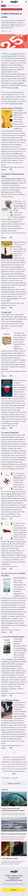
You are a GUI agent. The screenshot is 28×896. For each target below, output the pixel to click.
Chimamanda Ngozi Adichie (13, 178)
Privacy (21, 875)
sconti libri (14, 778)
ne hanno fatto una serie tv (14, 494)
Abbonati (14, 890)
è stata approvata (14, 54)
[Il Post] (14, 1)
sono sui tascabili (13, 87)
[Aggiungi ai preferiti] (10, 31)
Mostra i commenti (14, 783)
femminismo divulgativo (10, 183)
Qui (24, 421)
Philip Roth (17, 478)
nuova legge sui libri (10, 56)
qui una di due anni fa (16, 103)
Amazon (3, 169)
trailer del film (13, 298)
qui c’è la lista (9, 101)
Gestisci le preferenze (14, 877)
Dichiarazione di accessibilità (14, 880)
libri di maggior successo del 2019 (20, 112)
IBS (11, 169)
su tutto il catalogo (18, 83)
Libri (3, 5)
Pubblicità (15, 875)
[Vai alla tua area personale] (26, 1)
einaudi (8, 778)
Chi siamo (8, 875)
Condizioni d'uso (14, 878)
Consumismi (15, 759)
